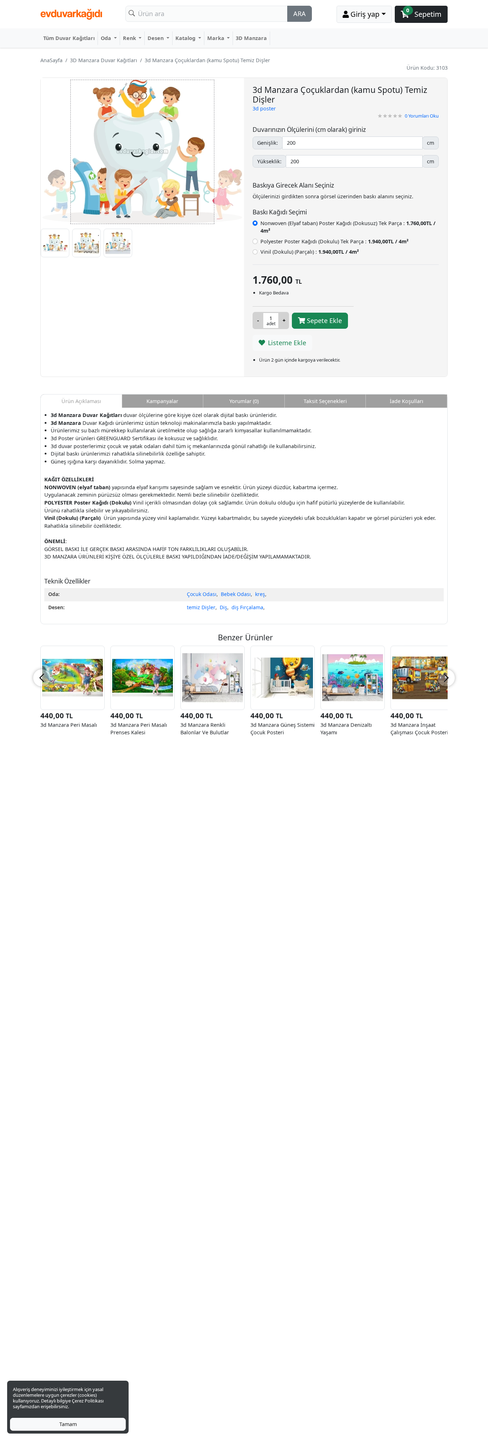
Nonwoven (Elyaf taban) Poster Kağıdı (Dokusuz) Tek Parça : (347, 227)
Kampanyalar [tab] (162, 401)
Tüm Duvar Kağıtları (69, 38)
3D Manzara (251, 38)
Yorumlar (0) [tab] (244, 401)
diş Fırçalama (247, 607)
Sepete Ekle (323, 320)
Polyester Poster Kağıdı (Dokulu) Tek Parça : (334, 241)
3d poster (264, 108)
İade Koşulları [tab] (406, 401)
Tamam (68, 1424)
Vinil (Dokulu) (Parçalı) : (309, 251)
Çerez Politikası (88, 1400)
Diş (223, 607)
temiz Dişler (201, 607)
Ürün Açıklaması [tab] (81, 401)
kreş (260, 594)
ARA (299, 13)
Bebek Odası (236, 594)
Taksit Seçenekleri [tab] (325, 401)
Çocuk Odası (201, 594)
